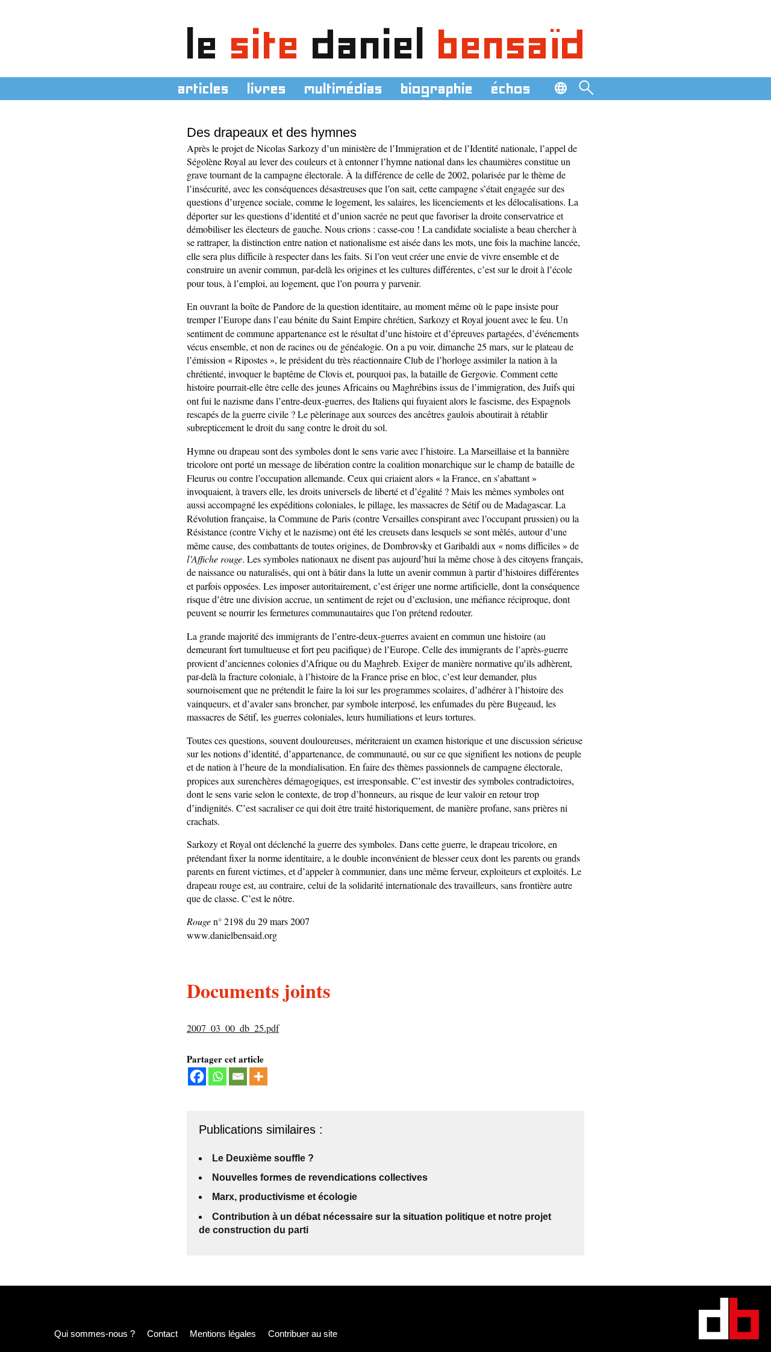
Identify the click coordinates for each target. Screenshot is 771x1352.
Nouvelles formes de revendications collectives (320, 1177)
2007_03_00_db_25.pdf (233, 1028)
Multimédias (343, 88)
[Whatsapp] (217, 1076)
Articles (203, 88)
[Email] (238, 1076)
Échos (511, 88)
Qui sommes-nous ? (94, 1333)
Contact (162, 1333)
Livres (266, 88)
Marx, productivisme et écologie (284, 1197)
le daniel (386, 44)
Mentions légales (223, 1333)
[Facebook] (197, 1076)
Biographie (437, 88)
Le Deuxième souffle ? (263, 1158)
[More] (258, 1076)
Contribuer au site (302, 1333)
